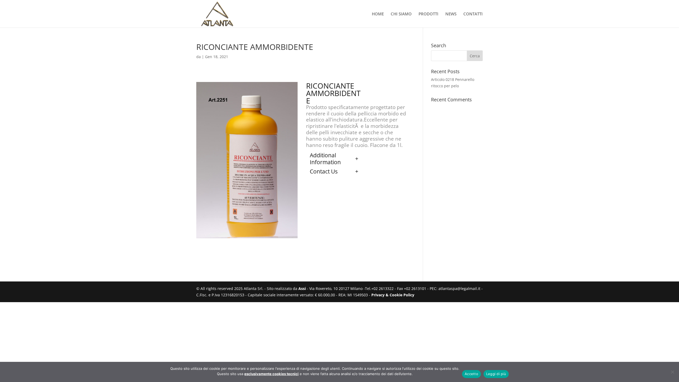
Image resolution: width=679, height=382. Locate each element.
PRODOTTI (428, 14)
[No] (672, 372)
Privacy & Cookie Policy (392, 294)
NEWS (450, 14)
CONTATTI (473, 14)
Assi (302, 288)
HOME (378, 14)
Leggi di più (496, 374)
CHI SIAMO (401, 14)
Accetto (471, 374)
